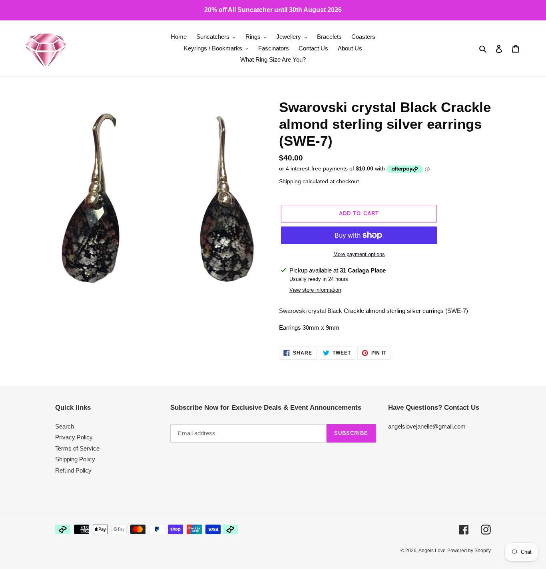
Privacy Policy (74, 437)
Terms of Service (77, 448)
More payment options (359, 254)
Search (64, 426)
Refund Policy (73, 470)
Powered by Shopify (469, 550)
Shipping (290, 181)
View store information (315, 290)
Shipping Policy (75, 459)
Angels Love (432, 550)
